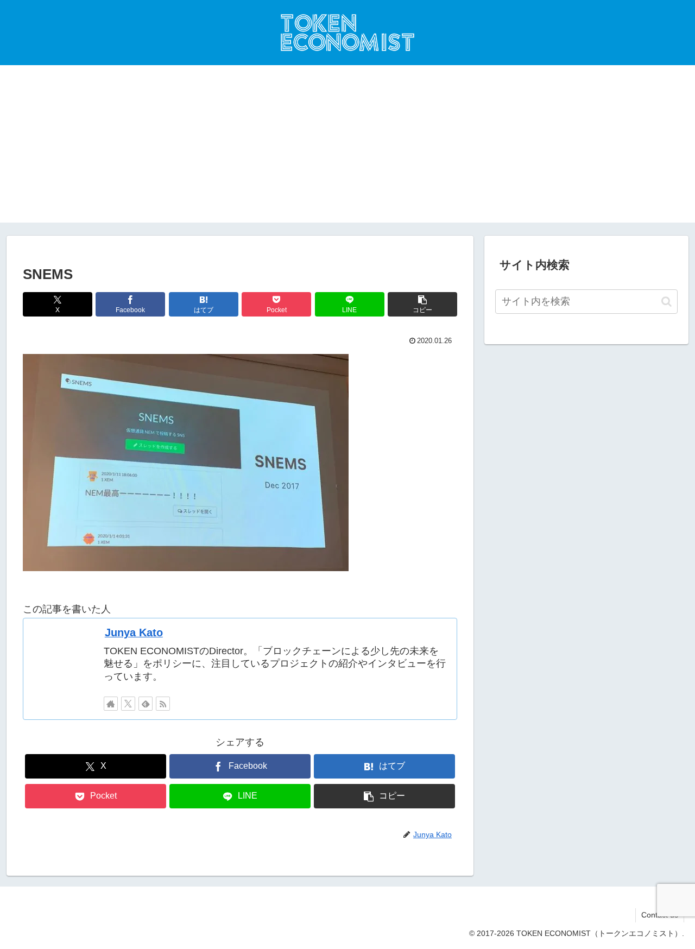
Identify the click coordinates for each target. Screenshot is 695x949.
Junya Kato (134, 632)
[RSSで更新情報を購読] (163, 704)
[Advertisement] (347, 147)
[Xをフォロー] (128, 704)
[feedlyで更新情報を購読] (145, 704)
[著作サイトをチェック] (111, 704)
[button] (422, 304)
